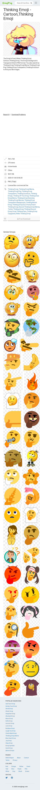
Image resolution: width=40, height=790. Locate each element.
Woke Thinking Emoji (23, 213)
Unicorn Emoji (10, 723)
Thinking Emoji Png (14, 191)
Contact (26, 758)
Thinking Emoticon (23, 193)
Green (28, 766)
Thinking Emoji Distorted (25, 198)
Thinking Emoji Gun (19, 205)
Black (20, 771)
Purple (19, 769)
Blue (12, 769)
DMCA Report (10, 758)
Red (7, 766)
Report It (6, 114)
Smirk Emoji (9, 708)
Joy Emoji (9, 740)
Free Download (24, 219)
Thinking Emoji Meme (26, 189)
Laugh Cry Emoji (10, 731)
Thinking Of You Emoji (21, 196)
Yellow (21, 766)
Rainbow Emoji (10, 728)
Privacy (15, 760)
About (19, 758)
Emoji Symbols (10, 745)
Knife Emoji (9, 721)
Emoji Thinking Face (19, 211)
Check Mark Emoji (11, 733)
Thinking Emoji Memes (16, 200)
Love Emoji (9, 726)
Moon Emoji (9, 718)
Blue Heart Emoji (11, 738)
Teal (7, 769)
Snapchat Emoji (10, 713)
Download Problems (19, 114)
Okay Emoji (9, 743)
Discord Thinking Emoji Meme (29, 207)
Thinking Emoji (13, 189)
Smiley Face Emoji (11, 706)
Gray (13, 771)
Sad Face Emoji (10, 704)
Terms (7, 760)
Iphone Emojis (10, 750)
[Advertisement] (20, 92)
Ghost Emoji (9, 711)
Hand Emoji (9, 748)
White (7, 771)
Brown (27, 771)
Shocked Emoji (10, 716)
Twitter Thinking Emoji (16, 209)
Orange (13, 766)
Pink (26, 769)
